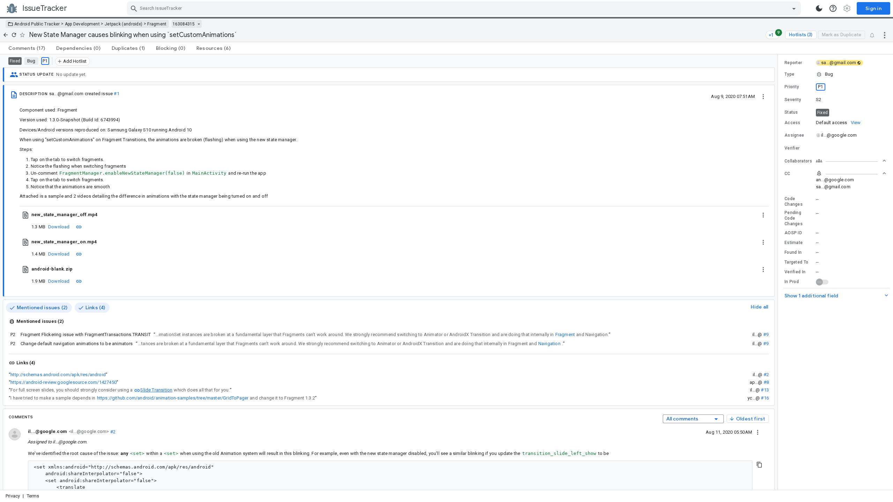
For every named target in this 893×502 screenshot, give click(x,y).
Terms (33, 496)
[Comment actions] (757, 432)
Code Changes (794, 201)
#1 (116, 93)
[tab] (27, 48)
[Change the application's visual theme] (819, 8)
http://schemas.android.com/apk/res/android (58, 374)
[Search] (134, 8)
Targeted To (796, 262)
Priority (792, 86)
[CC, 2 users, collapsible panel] (851, 173)
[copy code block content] (759, 465)
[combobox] (465, 8)
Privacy (13, 496)
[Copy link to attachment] (79, 226)
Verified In (795, 271)
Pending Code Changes (794, 218)
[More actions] (884, 34)
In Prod (792, 281)
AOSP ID (793, 232)
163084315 (184, 24)
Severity (793, 99)
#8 (766, 382)
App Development (82, 24)
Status (791, 112)
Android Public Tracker (37, 24)
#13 (765, 390)
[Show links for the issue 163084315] (199, 24)
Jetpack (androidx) (123, 24)
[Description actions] (763, 96)
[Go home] (5, 35)
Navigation (549, 343)
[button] (835, 74)
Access (793, 122)
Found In (793, 252)
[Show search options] (794, 8)
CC (787, 173)
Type (789, 74)
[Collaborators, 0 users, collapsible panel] (851, 161)
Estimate (794, 242)
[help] (833, 8)
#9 (765, 334)
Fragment (156, 24)
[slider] (779, 272)
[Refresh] (14, 35)
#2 (766, 374)
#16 (765, 398)
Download (59, 226)
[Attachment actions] (763, 214)
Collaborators (798, 161)
